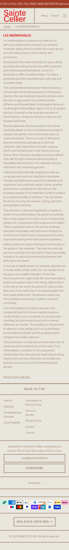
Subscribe (34, 468)
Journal (29, 432)
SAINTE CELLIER (27, 536)
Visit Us (8, 400)
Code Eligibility (12, 422)
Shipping (9, 406)
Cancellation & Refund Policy (33, 402)
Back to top (34, 389)
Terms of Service (30, 412)
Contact (30, 426)
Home (7, 26)
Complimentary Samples (13, 414)
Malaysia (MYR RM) (33, 521)
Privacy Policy (33, 420)
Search (55, 15)
